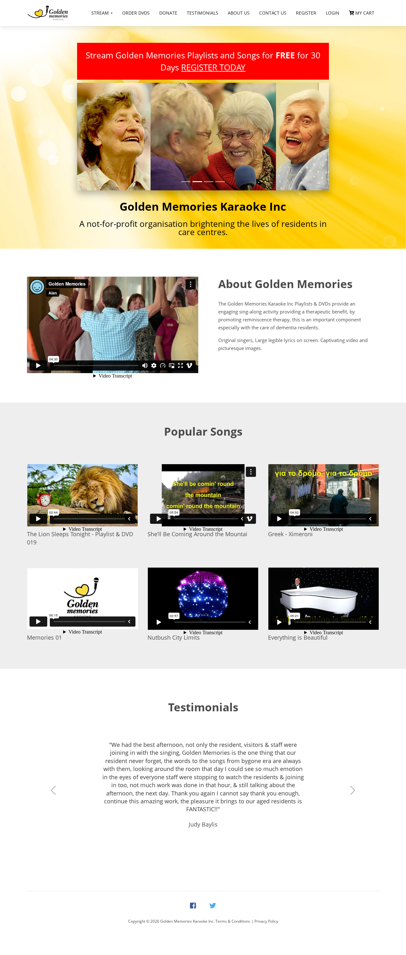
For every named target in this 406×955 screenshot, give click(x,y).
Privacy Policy (266, 921)
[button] (96, 136)
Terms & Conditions (232, 921)
